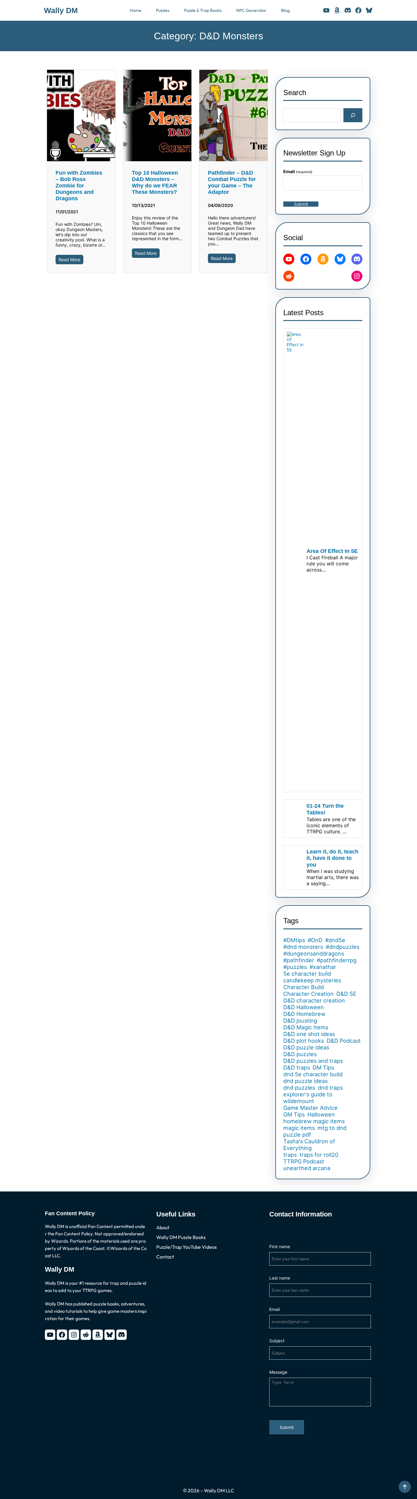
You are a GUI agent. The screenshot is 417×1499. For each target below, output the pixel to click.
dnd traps (330, 1087)
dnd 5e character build (313, 1074)
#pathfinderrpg (337, 960)
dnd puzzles (299, 1087)
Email (297, 171)
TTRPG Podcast (303, 1161)
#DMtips (294, 940)
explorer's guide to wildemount (307, 1097)
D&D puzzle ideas (306, 1047)
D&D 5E (346, 993)
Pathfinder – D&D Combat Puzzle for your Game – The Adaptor (232, 182)
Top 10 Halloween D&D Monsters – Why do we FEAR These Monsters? (155, 182)
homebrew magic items (314, 1121)
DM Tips (323, 1067)
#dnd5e (335, 940)
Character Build (303, 987)
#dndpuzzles (342, 946)
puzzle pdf (297, 1134)
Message (278, 1372)
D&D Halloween (303, 1007)
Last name (279, 1277)
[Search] (353, 115)
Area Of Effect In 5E (332, 551)
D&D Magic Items (305, 1027)
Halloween (321, 1114)
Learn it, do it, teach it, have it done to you (332, 858)
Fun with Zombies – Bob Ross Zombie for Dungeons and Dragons (79, 185)
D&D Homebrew (304, 1013)
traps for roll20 (318, 1154)
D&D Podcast (344, 1040)
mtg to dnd (331, 1127)
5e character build (307, 973)
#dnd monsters (303, 946)
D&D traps (296, 1067)
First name (279, 1246)
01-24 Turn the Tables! (325, 809)
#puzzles (295, 966)
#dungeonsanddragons (313, 953)
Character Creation (308, 993)
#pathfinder (298, 960)
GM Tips (294, 1114)
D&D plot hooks (303, 1040)
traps (290, 1154)
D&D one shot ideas (309, 1034)
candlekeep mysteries (312, 980)
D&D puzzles (300, 1054)
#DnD (315, 940)
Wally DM (61, 10)
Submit (301, 204)
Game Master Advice (310, 1107)
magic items (299, 1127)
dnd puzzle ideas (305, 1080)
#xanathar (323, 966)
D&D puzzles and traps (313, 1060)
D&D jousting (300, 1020)
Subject (277, 1340)
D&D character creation (314, 1000)
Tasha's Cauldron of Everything (309, 1144)
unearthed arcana (306, 1168)
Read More (69, 259)
